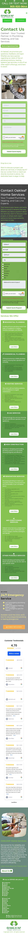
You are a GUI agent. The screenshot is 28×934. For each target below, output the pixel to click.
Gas (5, 277)
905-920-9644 (18, 917)
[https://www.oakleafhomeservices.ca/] (7, 13)
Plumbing (6, 273)
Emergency (7, 271)
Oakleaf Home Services (16, 915)
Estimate (6, 266)
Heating (6, 275)
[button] (26, 13)
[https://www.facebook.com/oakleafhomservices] (5, 1)
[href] (14, 230)
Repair (5, 268)
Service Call (7, 264)
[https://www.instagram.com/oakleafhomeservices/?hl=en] (14, 1)
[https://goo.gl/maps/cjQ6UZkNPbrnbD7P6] (23, 1)
